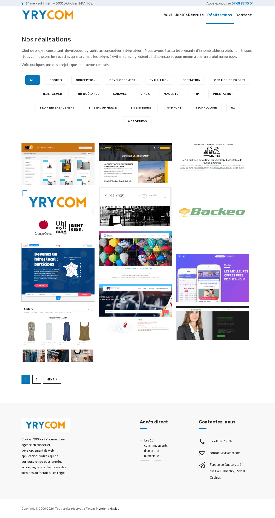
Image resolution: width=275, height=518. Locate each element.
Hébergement (53, 93)
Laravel (120, 93)
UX (233, 107)
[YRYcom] (47, 15)
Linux (145, 93)
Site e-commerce (103, 107)
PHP (196, 93)
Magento (171, 93)
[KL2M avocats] (103, 206)
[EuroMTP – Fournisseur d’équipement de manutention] (103, 163)
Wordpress (137, 121)
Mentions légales (107, 508)
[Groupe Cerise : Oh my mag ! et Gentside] (26, 214)
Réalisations (219, 15)
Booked (55, 80)
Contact (243, 15)
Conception (85, 80)
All (33, 80)
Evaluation (159, 80)
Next (51, 379)
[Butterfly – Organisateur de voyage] (103, 255)
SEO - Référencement (57, 107)
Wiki (168, 15)
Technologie (206, 107)
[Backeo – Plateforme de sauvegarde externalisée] (180, 213)
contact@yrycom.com (225, 453)
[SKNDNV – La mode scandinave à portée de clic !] (26, 334)
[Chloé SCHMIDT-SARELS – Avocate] (180, 324)
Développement (122, 80)
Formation (191, 80)
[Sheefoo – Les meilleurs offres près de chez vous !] (180, 278)
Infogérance (88, 93)
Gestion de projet (229, 80)
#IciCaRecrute (189, 15)
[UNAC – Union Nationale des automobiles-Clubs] (103, 308)
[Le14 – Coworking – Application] (180, 158)
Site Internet (142, 107)
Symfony (174, 107)
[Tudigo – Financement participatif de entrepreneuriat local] (26, 272)
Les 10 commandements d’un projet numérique (152, 448)
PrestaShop (223, 93)
